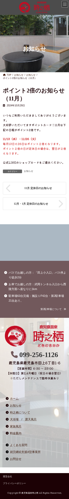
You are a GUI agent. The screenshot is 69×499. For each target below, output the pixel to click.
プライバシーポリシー (14, 483)
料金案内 (15, 433)
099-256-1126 (38, 355)
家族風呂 (15, 426)
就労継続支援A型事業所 (25, 451)
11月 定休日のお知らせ (38, 188)
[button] (53, 309)
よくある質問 (18, 445)
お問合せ (15, 459)
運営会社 (7, 476)
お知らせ (28, 171)
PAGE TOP (61, 491)
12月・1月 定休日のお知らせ (31, 203)
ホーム (14, 398)
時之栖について (20, 412)
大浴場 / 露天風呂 (23, 419)
